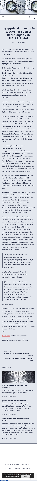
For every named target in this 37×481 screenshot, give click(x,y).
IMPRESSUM (15, 464)
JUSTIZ (6, 468)
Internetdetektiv (24, 464)
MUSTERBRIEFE (26, 468)
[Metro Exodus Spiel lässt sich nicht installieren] (18, 377)
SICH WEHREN (16, 472)
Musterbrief (6, 336)
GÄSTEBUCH (7, 464)
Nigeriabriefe (7, 472)
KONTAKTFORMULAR (14, 468)
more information (15, 476)
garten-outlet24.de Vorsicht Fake (14, 401)
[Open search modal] (33, 17)
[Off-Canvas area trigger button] (3, 17)
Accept (25, 476)
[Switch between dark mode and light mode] (29, 17)
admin (14, 42)
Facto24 (18, 6)
